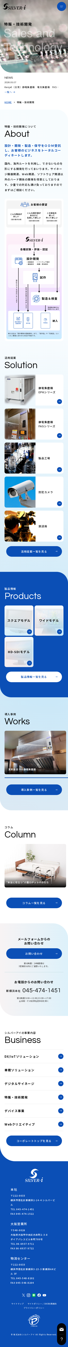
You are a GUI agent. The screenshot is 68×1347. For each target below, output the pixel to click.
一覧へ (8, 92)
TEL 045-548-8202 (22, 1278)
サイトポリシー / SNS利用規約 (42, 1304)
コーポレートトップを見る (34, 1141)
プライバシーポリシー (34, 1308)
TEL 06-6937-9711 (22, 1243)
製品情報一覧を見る (34, 677)
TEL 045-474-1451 (22, 1209)
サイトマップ (17, 1304)
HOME (8, 102)
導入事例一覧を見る (34, 790)
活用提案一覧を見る (34, 551)
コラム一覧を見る (34, 903)
